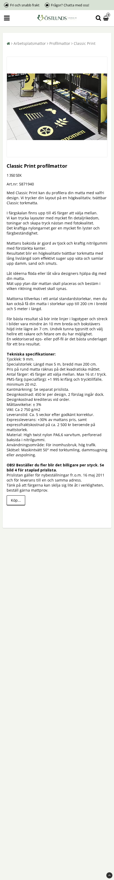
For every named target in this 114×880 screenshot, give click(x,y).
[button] (106, 18)
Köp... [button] (16, 500)
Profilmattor (59, 43)
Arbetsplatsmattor (30, 43)
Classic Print (84, 43)
